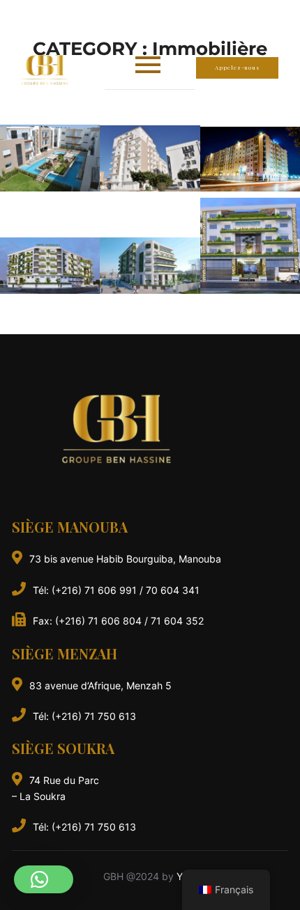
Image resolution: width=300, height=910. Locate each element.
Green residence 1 (150, 265)
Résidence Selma (149, 158)
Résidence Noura (250, 159)
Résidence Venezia (50, 158)
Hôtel (250, 245)
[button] (43, 879)
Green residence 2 (50, 265)
